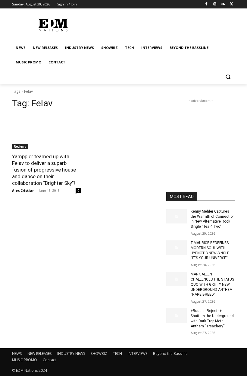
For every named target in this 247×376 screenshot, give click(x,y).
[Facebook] (206, 4)
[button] (228, 77)
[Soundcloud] (223, 4)
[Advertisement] (200, 134)
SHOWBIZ (99, 353)
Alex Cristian (23, 190)
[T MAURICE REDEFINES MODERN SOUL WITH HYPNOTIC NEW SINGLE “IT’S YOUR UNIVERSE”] (176, 247)
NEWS (17, 353)
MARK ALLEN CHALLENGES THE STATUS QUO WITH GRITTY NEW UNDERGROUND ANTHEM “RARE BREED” (212, 284)
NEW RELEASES (39, 353)
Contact (49, 359)
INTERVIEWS (137, 353)
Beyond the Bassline (170, 353)
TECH (117, 353)
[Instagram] (214, 4)
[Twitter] (231, 4)
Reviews (20, 146)
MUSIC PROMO (24, 359)
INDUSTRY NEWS (71, 353)
